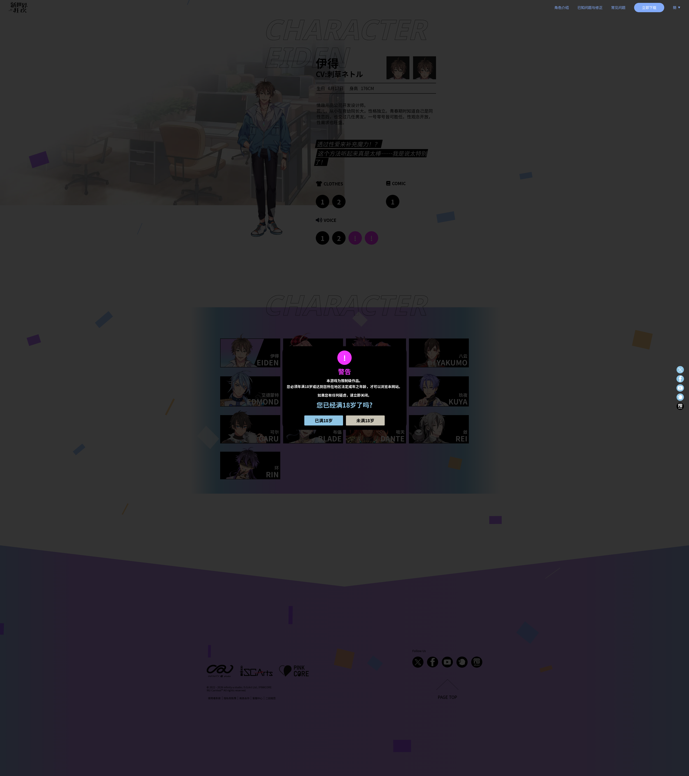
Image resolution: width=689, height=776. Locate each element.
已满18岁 (324, 420)
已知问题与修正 (590, 7)
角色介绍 (561, 7)
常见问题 (618, 7)
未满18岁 (365, 420)
